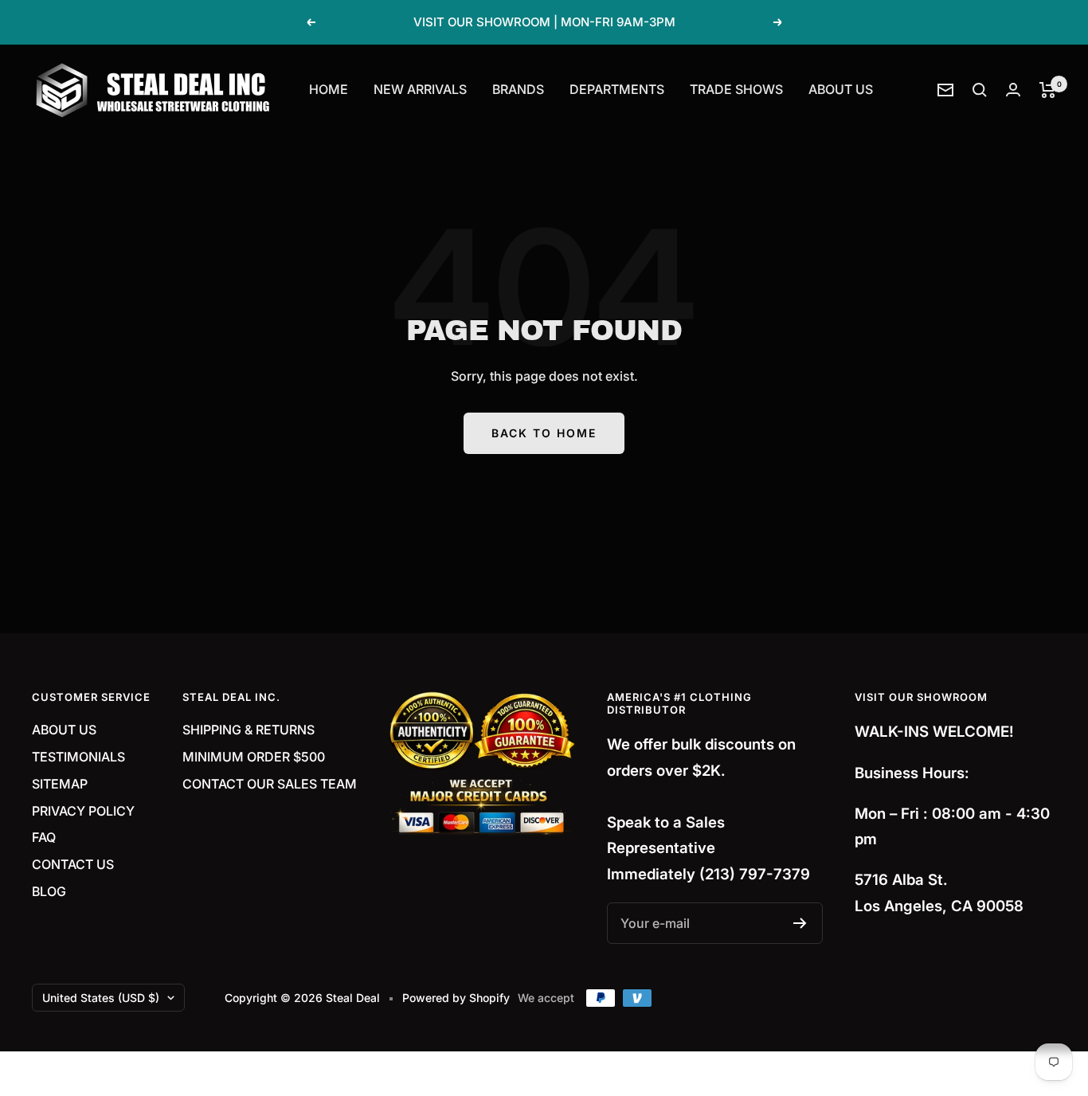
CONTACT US (73, 864)
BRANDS (518, 89)
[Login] (1013, 89)
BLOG (49, 891)
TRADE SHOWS (736, 89)
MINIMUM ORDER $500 (253, 757)
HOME (328, 89)
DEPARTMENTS (616, 89)
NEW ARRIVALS (420, 89)
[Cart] (1047, 90)
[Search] (980, 90)
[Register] (800, 923)
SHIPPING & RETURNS (248, 730)
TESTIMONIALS (78, 757)
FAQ (44, 837)
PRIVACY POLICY (83, 811)
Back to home (544, 433)
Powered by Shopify (456, 997)
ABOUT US (840, 89)
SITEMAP (60, 784)
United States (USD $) (100, 997)
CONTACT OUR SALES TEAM (269, 784)
